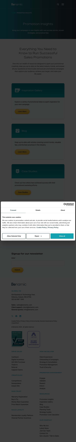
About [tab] (63, 210)
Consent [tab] (13, 210)
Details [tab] (38, 210)
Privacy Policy (53, 227)
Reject (37, 236)
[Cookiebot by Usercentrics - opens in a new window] (65, 204)
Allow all (62, 236)
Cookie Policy (42, 227)
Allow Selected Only (14, 236)
